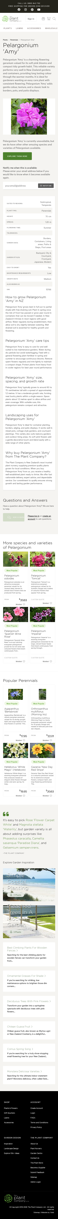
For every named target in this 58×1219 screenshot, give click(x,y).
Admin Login (35, 1181)
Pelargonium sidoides (11, 577)
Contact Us (34, 1157)
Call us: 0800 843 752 (29, 3)
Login (32, 1112)
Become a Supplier (37, 1167)
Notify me (47, 185)
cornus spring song (19, 1049)
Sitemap (33, 1177)
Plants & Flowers (11, 1108)
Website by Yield (47, 1212)
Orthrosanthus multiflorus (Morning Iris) (39, 712)
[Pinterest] (32, 10)
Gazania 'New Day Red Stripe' (41, 768)
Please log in (33, 515)
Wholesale (51, 28)
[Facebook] (19, 10)
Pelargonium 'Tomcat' (38, 577)
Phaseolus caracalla (17, 838)
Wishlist (19, 604)
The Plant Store (36, 1162)
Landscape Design (11, 1148)
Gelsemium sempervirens (21, 847)
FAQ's (32, 1117)
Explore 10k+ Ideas (11, 1153)
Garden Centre (36, 1153)
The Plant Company (11, 19)
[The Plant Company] (16, 1199)
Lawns (19, 28)
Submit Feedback (37, 1172)
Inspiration (8, 1143)
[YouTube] (39, 10)
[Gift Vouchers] (43, 18)
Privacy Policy (36, 1127)
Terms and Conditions (39, 1122)
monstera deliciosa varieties (23, 1071)
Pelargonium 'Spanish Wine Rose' (12, 634)
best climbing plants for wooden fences (27, 949)
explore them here (17, 156)
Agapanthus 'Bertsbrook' (11, 710)
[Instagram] (26, 10)
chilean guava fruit (19, 1027)
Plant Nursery (36, 1148)
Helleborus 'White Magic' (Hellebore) (15, 768)
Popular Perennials (20, 681)
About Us (34, 1143)
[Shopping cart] (49, 18)
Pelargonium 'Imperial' (38, 632)
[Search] (54, 18)
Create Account (36, 1108)
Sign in (31, 18)
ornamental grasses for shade (25, 976)
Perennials (14, 40)
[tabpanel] (29, 116)
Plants (8, 28)
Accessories (34, 28)
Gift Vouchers (9, 1112)
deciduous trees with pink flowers (28, 1001)
